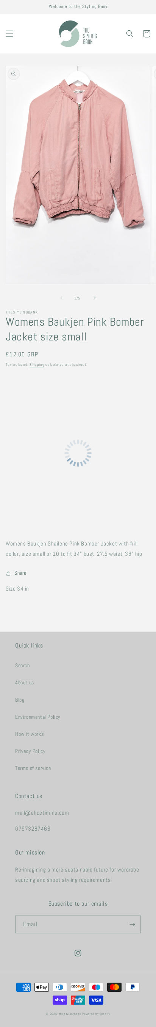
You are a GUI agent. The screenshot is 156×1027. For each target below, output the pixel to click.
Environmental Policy (38, 716)
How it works (29, 734)
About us (24, 682)
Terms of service (33, 768)
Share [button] (20, 572)
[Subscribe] (132, 924)
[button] (9, 33)
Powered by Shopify (96, 1014)
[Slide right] (94, 298)
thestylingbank (70, 1014)
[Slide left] (61, 298)
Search (22, 665)
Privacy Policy (30, 751)
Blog (19, 699)
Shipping (37, 364)
